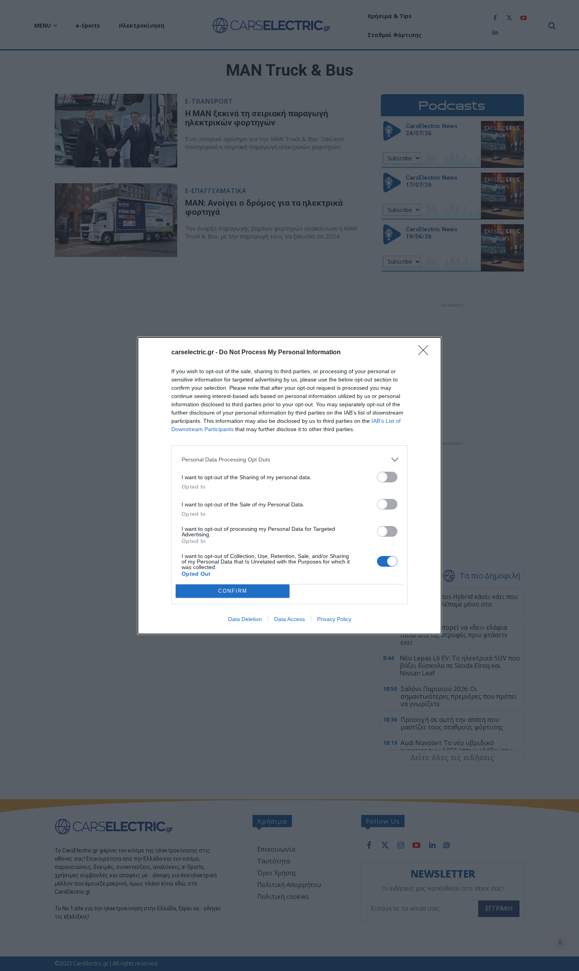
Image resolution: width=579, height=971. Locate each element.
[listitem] (289, 460)
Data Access (289, 619)
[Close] (425, 352)
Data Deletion (245, 619)
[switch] (387, 477)
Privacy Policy (334, 619)
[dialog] (289, 485)
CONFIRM (232, 591)
